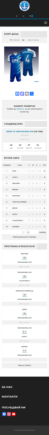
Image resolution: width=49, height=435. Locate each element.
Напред (42, 232)
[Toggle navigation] (45, 22)
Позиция (7, 165)
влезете (20, 109)
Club (20, 165)
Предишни (7, 232)
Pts (44, 165)
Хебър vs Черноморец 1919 (19, 131)
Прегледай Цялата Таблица (24, 237)
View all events (24, 365)
